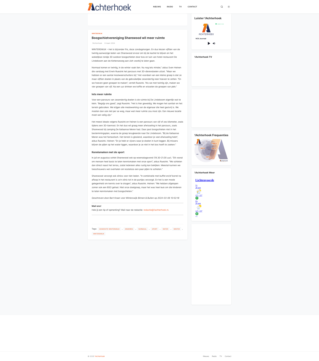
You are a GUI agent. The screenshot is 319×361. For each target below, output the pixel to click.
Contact (192, 6)
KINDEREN (129, 229)
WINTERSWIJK (97, 33)
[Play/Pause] (209, 43)
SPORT (154, 229)
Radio (170, 6)
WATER (165, 229)
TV (180, 6)
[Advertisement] (137, 19)
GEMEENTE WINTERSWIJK (109, 229)
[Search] (221, 6)
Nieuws (157, 6)
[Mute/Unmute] (214, 43)
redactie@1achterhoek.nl (156, 210)
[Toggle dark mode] (228, 6)
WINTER (177, 229)
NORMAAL (142, 229)
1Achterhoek (100, 356)
